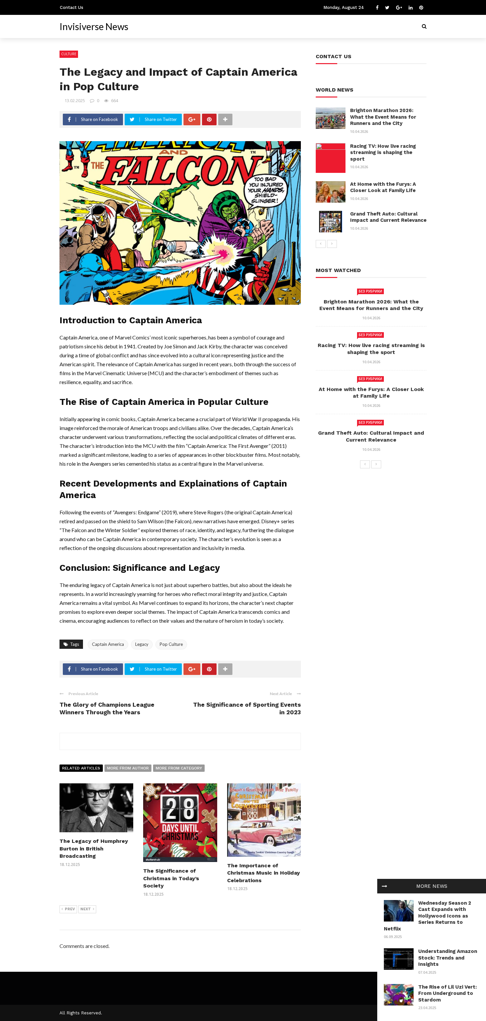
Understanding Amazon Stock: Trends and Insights (447, 957)
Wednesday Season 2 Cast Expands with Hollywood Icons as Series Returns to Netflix (427, 916)
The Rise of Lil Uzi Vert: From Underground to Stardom (447, 993)
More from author (128, 768)
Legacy (141, 644)
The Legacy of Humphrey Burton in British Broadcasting (94, 848)
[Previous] (321, 244)
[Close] (384, 886)
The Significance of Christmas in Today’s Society (171, 878)
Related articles (81, 768)
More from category (179, 768)
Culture (68, 54)
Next (85, 909)
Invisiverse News (94, 26)
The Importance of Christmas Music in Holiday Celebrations (263, 873)
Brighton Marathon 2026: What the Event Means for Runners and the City (383, 116)
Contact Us (71, 7)
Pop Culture (171, 644)
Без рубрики (370, 291)
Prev (70, 909)
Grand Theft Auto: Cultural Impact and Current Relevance (388, 217)
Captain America (108, 644)
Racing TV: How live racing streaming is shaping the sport (383, 152)
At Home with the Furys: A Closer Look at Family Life (383, 187)
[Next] (332, 244)
